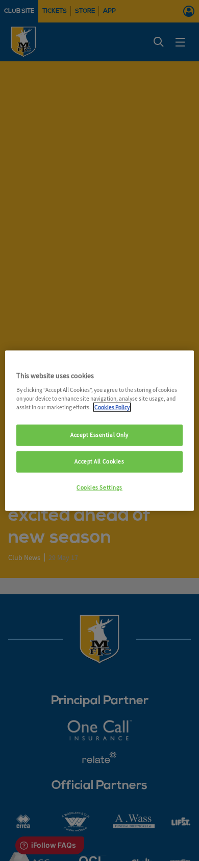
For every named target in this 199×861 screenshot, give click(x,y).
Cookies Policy (112, 407)
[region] (99, 430)
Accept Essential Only (99, 434)
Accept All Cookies (99, 461)
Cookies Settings (99, 487)
